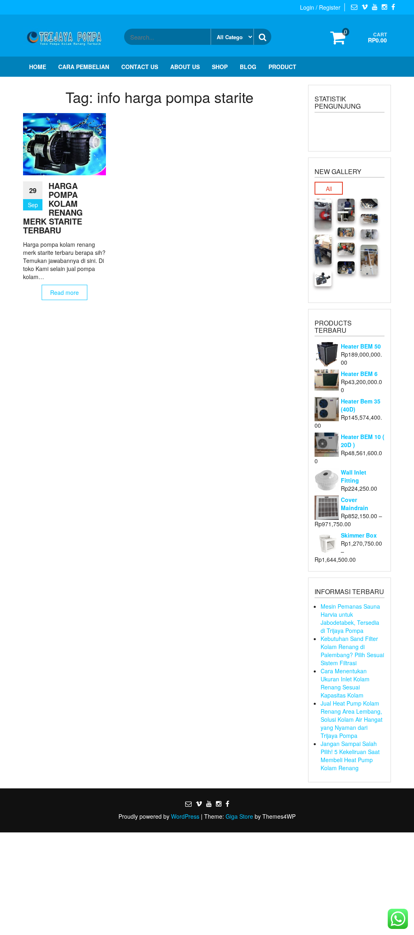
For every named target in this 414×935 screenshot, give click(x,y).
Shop (220, 67)
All (329, 189)
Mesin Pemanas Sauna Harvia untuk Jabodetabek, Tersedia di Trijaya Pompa (350, 618)
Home (37, 67)
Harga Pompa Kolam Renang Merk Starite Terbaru (53, 208)
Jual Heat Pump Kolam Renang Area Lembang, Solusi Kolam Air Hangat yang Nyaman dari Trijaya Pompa (351, 719)
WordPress (185, 816)
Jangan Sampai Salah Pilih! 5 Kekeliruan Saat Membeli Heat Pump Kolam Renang (350, 756)
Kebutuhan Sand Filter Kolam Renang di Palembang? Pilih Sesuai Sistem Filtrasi (352, 651)
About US (185, 67)
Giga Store (239, 816)
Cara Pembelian (83, 67)
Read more (64, 292)
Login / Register (320, 7)
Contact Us (139, 67)
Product (282, 67)
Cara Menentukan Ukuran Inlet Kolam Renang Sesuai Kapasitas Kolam (345, 683)
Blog (248, 67)
